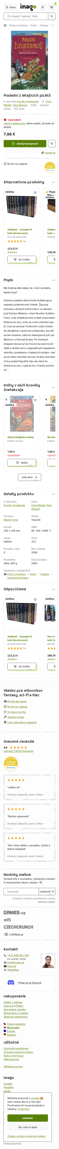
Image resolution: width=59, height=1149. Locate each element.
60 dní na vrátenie (17, 706)
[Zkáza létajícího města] (22, 433)
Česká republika (16, 1023)
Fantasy (44, 25)
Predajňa (9, 1087)
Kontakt (8, 1083)
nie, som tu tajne (27, 1127)
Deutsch (11, 1034)
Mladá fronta (11, 519)
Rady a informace (13, 1055)
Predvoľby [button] (23, 1108)
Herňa (7, 1091)
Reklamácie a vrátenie (16, 1013)
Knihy (34, 25)
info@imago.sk (15, 962)
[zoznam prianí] (51, 143)
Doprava (8, 1005)
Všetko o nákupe (13, 1002)
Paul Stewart (20, 105)
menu (12, 7)
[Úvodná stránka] (5, 25)
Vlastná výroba (15, 717)
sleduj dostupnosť (27, 143)
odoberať (45, 891)
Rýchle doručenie (17, 701)
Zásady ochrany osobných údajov (26, 1136)
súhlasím (27, 1118)
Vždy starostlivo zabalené (21, 722)
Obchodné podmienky (16, 1048)
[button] (29, 182)
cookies (35, 1098)
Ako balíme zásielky (15, 1009)
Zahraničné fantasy (18, 577)
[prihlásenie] (42, 7)
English (11, 1031)
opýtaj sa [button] (50, 152)
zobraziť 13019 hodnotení (18, 751)
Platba (19, 1005)
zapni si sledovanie (14, 123)
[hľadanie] (51, 16)
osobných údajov (46, 901)
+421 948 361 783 (18, 955)
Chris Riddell (38, 505)
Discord (11, 966)
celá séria (27, 477)
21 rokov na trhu (16, 712)
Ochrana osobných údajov (18, 1052)
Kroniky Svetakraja (27, 101)
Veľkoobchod (11, 1059)
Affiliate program (13, 1066)
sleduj (24, 462)
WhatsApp (13, 969)
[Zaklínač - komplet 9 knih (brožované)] (22, 227)
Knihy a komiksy (18, 25)
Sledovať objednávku (16, 1016)
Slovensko (13, 1027)
